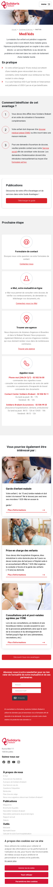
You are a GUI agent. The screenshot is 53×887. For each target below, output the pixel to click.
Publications (10, 801)
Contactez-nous (26, 264)
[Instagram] (19, 762)
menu (43, 4)
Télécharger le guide (26, 200)
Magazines (7, 805)
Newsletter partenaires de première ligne (18, 814)
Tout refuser (26, 874)
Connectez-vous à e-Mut (26, 303)
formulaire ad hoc (19, 162)
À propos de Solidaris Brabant (14, 782)
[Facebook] (4, 762)
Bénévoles (7, 791)
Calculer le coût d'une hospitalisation (17, 834)
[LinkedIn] (9, 762)
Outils (6, 824)
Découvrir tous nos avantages (26, 657)
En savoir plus (11, 861)
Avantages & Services (26, 29)
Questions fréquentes (11, 788)
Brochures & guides (10, 808)
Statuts (6, 820)
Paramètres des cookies (26, 881)
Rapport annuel (9, 817)
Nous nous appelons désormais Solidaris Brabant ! (23, 797)
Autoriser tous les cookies (26, 868)
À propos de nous (13, 772)
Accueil (14, 29)
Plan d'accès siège (10, 794)
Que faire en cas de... (11, 785)
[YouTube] (14, 762)
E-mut (5, 776)
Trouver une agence (26, 349)
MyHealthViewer (9, 831)
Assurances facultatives (12, 779)
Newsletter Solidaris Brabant (14, 811)
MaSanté (6, 828)
